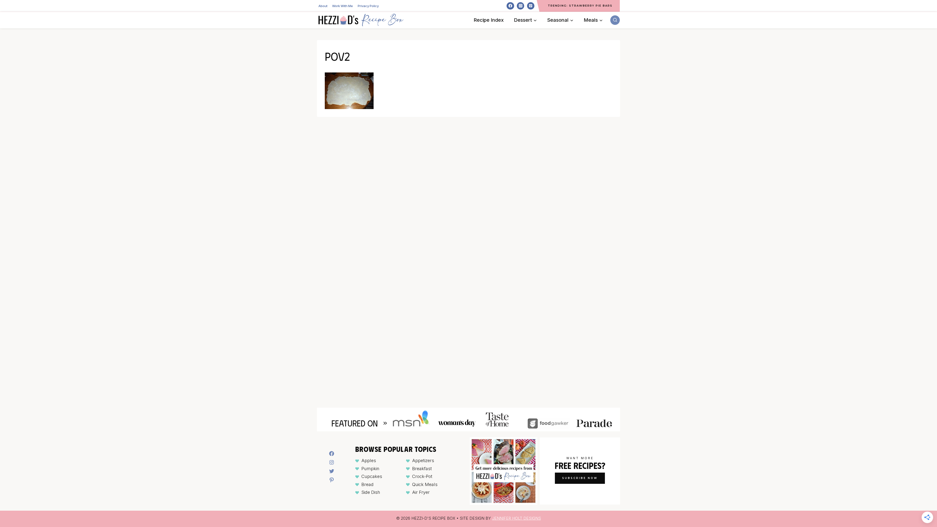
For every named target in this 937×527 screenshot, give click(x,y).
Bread (367, 484)
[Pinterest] (530, 6)
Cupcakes (371, 476)
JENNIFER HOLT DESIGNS (516, 518)
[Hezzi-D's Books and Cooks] (361, 20)
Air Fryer (421, 492)
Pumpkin (370, 468)
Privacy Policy (368, 6)
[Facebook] (510, 6)
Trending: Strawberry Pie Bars (580, 5)
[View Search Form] (615, 20)
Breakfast (422, 468)
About (322, 6)
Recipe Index (489, 20)
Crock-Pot (422, 476)
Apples (368, 460)
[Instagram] (520, 6)
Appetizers (423, 460)
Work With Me (342, 6)
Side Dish (370, 492)
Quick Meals (425, 484)
